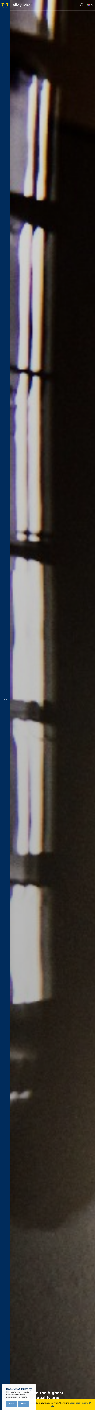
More (23, 1404)
